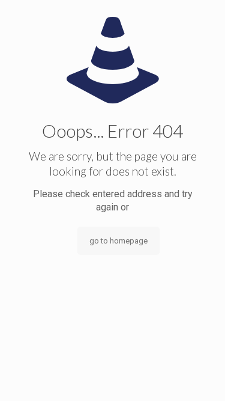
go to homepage (118, 240)
